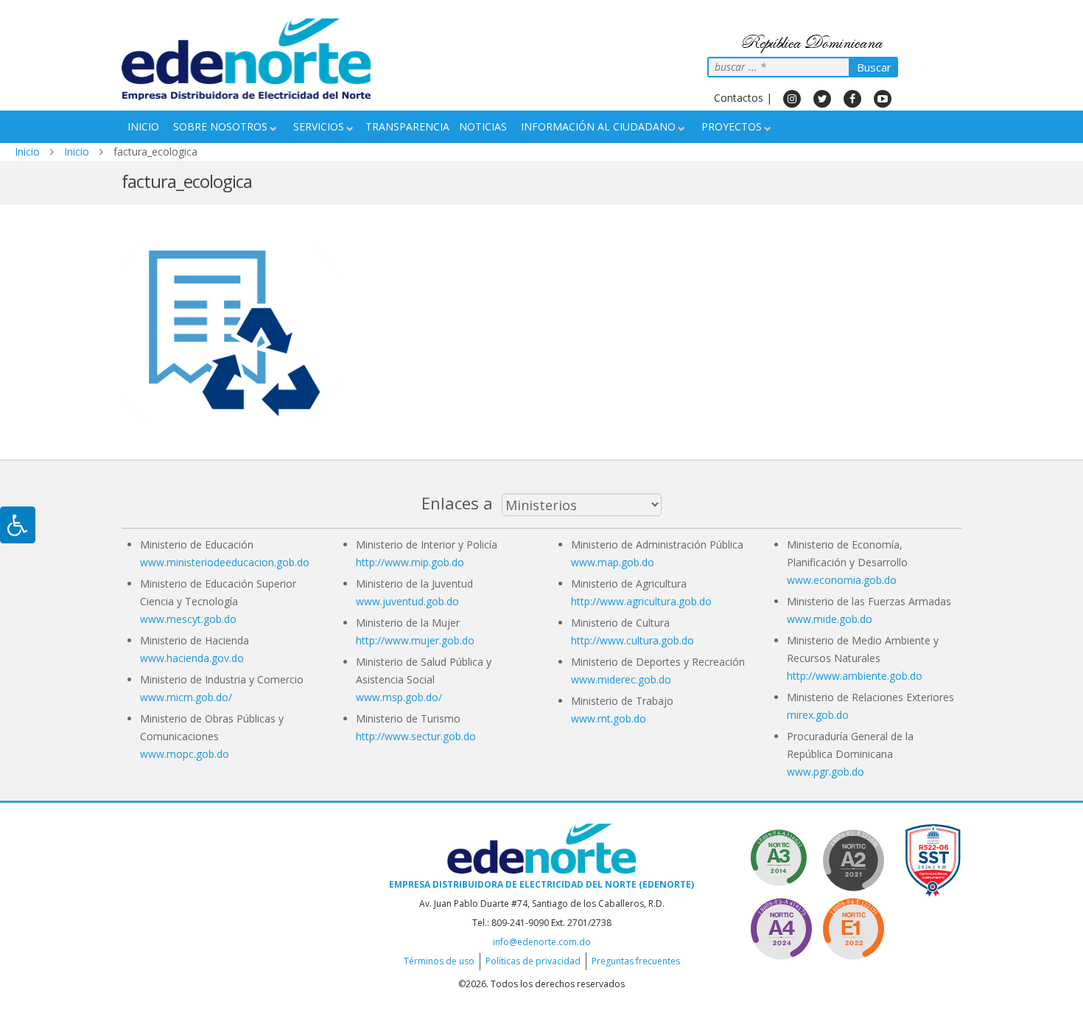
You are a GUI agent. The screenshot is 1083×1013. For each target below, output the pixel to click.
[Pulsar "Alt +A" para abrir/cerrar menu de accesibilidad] (17, 524)
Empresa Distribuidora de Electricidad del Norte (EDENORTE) (541, 884)
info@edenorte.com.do (542, 942)
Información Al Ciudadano (598, 126)
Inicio (143, 126)
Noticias (483, 126)
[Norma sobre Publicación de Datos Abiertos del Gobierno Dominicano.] (781, 858)
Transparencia (407, 126)
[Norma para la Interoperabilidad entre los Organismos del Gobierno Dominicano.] (781, 926)
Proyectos (731, 126)
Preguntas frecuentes (636, 961)
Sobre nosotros (220, 126)
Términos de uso (439, 961)
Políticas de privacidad (533, 961)
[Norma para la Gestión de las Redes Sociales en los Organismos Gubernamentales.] (853, 926)
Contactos (738, 98)
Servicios (318, 126)
